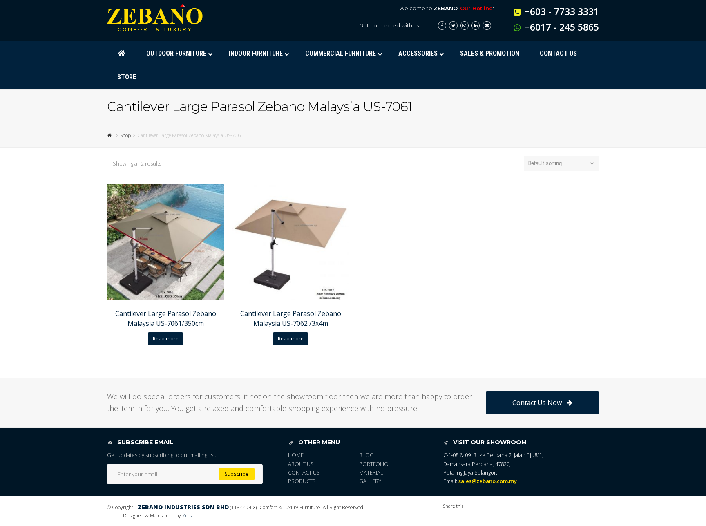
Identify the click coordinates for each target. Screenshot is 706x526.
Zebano (190, 515)
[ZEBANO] (110, 135)
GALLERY (370, 481)
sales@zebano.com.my (487, 481)
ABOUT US (301, 464)
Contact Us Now (537, 402)
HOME (296, 455)
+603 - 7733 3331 (562, 11)
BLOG (366, 455)
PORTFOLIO (374, 464)
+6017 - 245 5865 (562, 27)
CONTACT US (304, 472)
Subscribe (236, 473)
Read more (166, 338)
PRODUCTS (302, 481)
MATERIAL (371, 472)
